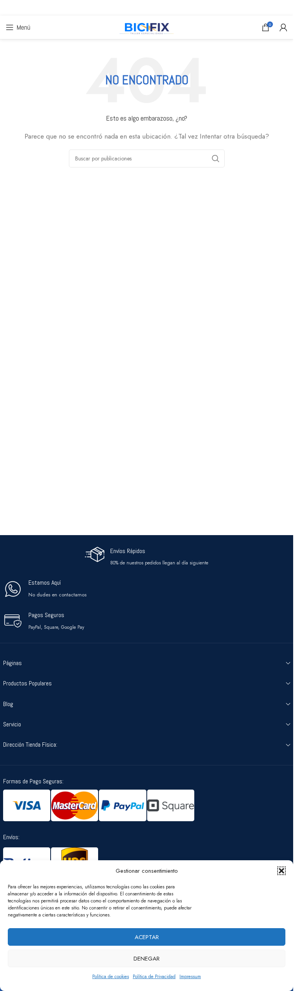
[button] (281, 871)
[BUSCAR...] (216, 158)
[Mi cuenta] (283, 27)
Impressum (190, 976)
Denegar (147, 958)
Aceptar (147, 937)
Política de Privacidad (154, 976)
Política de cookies (110, 976)
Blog (8, 704)
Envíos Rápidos (127, 551)
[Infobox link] (44, 588)
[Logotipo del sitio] (147, 26)
